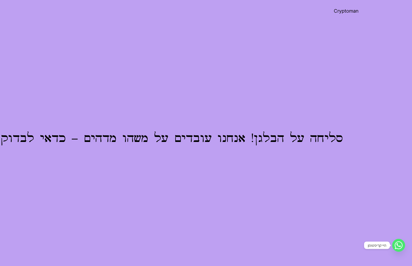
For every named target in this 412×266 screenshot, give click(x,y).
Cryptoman (346, 11)
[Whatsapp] (398, 245)
